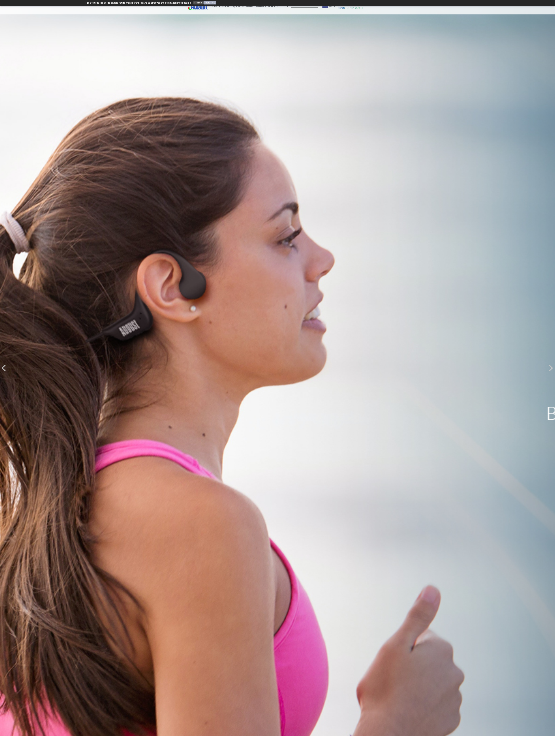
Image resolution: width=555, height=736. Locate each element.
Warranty (261, 6)
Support (235, 6)
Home (213, 6)
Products (224, 6)
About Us (273, 6)
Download (248, 6)
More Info (210, 2)
